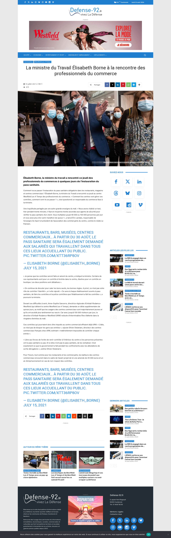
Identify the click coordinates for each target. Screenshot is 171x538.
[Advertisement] (65, 429)
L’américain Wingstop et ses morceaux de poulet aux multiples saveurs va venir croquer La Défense (91, 476)
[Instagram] (42, 2)
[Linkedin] (32, 2)
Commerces (56, 470)
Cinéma (127, 266)
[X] (112, 84)
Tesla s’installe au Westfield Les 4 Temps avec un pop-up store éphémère (35, 475)
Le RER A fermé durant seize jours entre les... (134, 284)
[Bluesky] (39, 2)
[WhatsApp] (128, 84)
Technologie (129, 405)
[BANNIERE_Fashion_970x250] (85, 35)
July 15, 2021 (35, 268)
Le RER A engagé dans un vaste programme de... (135, 259)
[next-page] (115, 317)
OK (149, 534)
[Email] (79, 416)
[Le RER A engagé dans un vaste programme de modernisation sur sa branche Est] (116, 258)
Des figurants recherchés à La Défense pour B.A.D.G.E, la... (136, 271)
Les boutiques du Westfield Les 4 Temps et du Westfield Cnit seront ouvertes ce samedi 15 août (63, 476)
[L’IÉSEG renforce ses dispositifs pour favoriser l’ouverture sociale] (116, 307)
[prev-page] (111, 317)
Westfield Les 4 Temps (43, 62)
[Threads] (35, 2)
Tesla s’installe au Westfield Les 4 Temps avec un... (134, 296)
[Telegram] (133, 84)
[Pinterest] (123, 84)
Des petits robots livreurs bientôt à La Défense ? (136, 410)
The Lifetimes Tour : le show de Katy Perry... (134, 421)
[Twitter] (28, 2)
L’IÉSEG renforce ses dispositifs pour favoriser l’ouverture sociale (136, 309)
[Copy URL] (90, 416)
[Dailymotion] (49, 2)
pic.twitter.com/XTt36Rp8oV (51, 255)
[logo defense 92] (85, 11)
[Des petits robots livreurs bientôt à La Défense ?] (116, 409)
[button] (145, 55)
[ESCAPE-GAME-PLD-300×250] (85, 510)
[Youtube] (46, 2)
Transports (129, 255)
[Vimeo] (53, 2)
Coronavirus (28, 62)
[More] (139, 84)
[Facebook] (25, 2)
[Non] (168, 534)
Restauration (84, 470)
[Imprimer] (85, 416)
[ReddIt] (74, 416)
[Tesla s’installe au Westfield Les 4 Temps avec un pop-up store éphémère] (36, 460)
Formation (128, 304)
